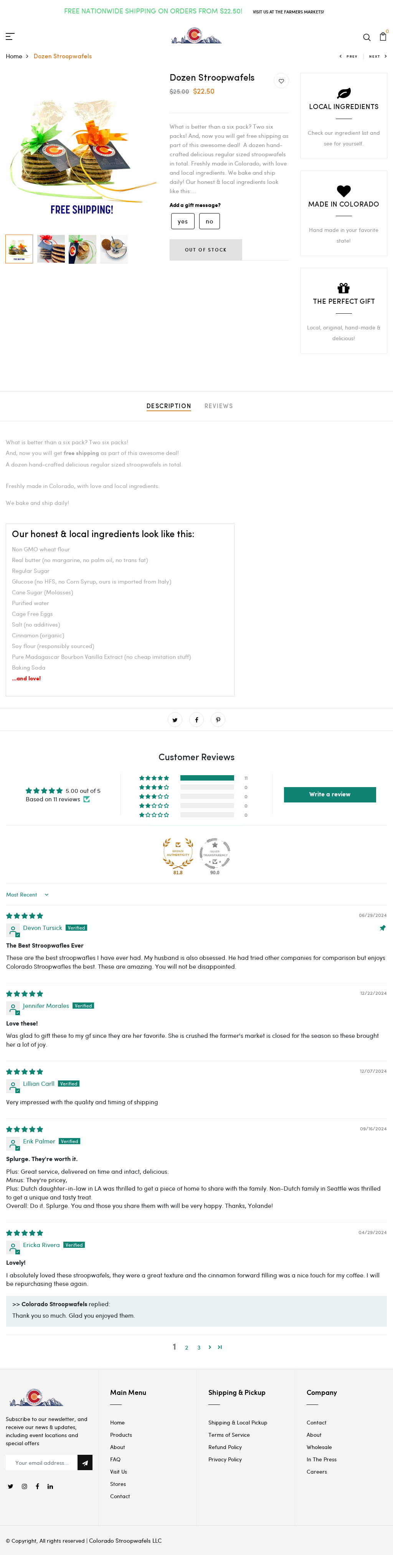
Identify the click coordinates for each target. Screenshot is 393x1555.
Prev (352, 56)
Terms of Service (229, 1434)
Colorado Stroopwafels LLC (125, 1540)
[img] (24, 915)
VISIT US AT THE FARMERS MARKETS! (288, 11)
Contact (120, 1496)
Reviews (219, 407)
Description (169, 407)
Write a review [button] (329, 794)
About (117, 1447)
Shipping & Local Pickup (238, 1422)
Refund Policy (225, 1447)
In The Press (322, 1459)
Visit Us (118, 1471)
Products (121, 1434)
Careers (317, 1471)
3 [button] (199, 1347)
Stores (118, 1483)
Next (374, 56)
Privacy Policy (225, 1459)
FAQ (115, 1459)
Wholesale (319, 1447)
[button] (154, 778)
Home (14, 56)
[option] (82, 152)
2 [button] (186, 1347)
